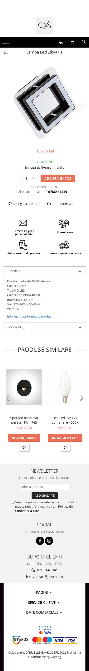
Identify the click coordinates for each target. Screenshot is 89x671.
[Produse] (6, 43)
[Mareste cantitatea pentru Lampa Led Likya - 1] (33, 178)
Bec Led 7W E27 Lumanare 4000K (65, 420)
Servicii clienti (42, 602)
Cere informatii (62, 203)
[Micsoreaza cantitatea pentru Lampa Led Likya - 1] (19, 178)
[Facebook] (40, 541)
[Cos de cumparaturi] (72, 42)
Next (81, 107)
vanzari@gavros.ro (47, 576)
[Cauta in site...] (83, 42)
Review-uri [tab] (16, 327)
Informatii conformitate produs (29, 316)
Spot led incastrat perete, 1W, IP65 (24, 420)
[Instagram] (49, 541)
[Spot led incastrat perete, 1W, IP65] (24, 387)
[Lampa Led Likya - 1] (44, 103)
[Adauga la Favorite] (24, 448)
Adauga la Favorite (25, 203)
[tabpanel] (44, 103)
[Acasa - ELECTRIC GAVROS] (44, 25)
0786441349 (47, 570)
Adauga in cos (57, 178)
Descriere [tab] (13, 271)
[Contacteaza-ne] (60, 42)
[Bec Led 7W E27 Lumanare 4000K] (65, 387)
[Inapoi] (3, 53)
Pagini (42, 592)
